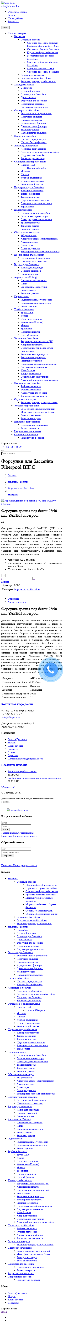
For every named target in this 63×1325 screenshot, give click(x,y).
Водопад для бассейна (26, 264)
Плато (24, 283)
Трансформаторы (30, 222)
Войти (5, 829)
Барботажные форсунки (34, 286)
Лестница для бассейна (33, 148)
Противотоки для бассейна (29, 254)
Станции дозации (30, 248)
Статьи (12, 752)
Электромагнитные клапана (36, 203)
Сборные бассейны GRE (40, 68)
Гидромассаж (21, 296)
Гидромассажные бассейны (36, 78)
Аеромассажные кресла (34, 280)
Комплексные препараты (34, 354)
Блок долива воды (31, 415)
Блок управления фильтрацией (38, 408)
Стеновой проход (30, 90)
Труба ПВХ (27, 312)
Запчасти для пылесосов (34, 395)
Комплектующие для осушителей (39, 402)
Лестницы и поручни (26, 145)
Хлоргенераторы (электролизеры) (39, 238)
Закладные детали (24, 84)
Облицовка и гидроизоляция (30, 161)
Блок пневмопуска (31, 418)
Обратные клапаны (31, 318)
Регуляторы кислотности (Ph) (37, 341)
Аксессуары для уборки (34, 392)
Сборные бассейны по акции (43, 71)
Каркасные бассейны (32, 74)
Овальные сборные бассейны (43, 49)
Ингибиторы (28, 370)
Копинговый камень (32, 184)
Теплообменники (30, 193)
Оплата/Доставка (17, 11)
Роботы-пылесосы (31, 386)
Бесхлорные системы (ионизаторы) (40, 251)
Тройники (26, 328)
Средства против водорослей (37, 347)
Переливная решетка (32, 103)
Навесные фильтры (31, 119)
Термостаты (27, 206)
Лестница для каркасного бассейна (40, 151)
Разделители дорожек (32, 437)
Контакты (13, 21)
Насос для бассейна (25, 135)
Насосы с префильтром (33, 139)
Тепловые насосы (30, 196)
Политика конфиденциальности (25, 758)
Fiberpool (13, 494)
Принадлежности (30, 331)
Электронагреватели (32, 190)
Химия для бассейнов (26, 338)
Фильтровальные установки (36, 113)
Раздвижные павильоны (27, 431)
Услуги (12, 15)
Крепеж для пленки (31, 177)
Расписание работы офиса (22, 771)
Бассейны (19, 36)
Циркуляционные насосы (35, 200)
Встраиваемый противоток (36, 257)
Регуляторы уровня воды (34, 107)
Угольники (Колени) (32, 322)
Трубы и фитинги (24, 309)
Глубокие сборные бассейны (43, 46)
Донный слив (28, 97)
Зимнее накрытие (30, 428)
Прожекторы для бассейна (35, 212)
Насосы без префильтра (34, 142)
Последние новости (14, 765)
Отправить (8, 855)
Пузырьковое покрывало (34, 424)
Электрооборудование (26, 405)
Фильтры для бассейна (26, 110)
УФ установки (29, 235)
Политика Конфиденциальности (19, 835)
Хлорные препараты (32, 344)
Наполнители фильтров (34, 132)
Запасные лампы (30, 225)
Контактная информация (17, 704)
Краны (24, 315)
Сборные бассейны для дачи (42, 42)
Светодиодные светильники (36, 219)
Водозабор (26, 87)
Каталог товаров (17, 33)
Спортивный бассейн (26, 434)
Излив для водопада (32, 267)
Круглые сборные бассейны (42, 52)
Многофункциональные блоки (38, 412)
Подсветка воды (23, 209)
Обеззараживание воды (27, 232)
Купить (5, 581)
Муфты (25, 325)
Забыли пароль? (10, 832)
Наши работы (15, 18)
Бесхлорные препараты (33, 357)
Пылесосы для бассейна (27, 383)
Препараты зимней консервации (39, 363)
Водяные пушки (30, 273)
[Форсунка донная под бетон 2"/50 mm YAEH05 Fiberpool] (31, 503)
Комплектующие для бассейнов (38, 81)
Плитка (25, 174)
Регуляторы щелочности (34, 367)
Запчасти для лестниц (33, 158)
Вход (4, 1311)
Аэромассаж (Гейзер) (25, 277)
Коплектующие (29, 306)
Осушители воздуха (25, 399)
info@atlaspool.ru (10, 6)
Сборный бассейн (30, 39)
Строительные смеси (32, 180)
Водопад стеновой (31, 270)
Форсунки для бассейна (34, 100)
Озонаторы (27, 245)
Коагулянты (27, 351)
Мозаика (25, 171)
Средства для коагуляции (34, 376)
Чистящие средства (31, 360)
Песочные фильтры (31, 116)
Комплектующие (30, 129)
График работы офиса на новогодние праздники (34, 777)
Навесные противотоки (34, 261)
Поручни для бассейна (33, 155)
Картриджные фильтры (33, 123)
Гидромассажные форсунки (36, 302)
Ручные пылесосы (31, 389)
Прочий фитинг (29, 334)
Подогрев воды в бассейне (29, 187)
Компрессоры (28, 290)
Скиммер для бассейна (33, 94)
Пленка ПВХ (28, 164)
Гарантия (13, 755)
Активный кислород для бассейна (39, 379)
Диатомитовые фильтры (34, 126)
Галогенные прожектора (34, 216)
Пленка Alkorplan (36, 168)
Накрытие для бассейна (27, 421)
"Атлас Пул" (8, 786)
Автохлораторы (29, 241)
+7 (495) (11, 446)
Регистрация (26, 832)
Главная (12, 475)
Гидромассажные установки (36, 299)
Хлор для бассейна (31, 373)
